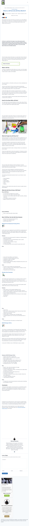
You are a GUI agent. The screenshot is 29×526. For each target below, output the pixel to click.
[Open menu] (27, 2)
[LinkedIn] (6, 17)
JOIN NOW (7, 495)
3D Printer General (14, 9)
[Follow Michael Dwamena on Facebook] (14, 452)
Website (21, 470)
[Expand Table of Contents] (18, 63)
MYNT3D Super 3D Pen (7, 322)
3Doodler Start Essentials (7, 272)
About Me (6, 516)
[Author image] (3, 13)
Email (12, 470)
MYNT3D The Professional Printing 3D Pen (11, 223)
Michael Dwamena (8, 13)
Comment (4, 459)
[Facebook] (2, 17)
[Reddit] (5, 17)
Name (3, 470)
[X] (3, 17)
